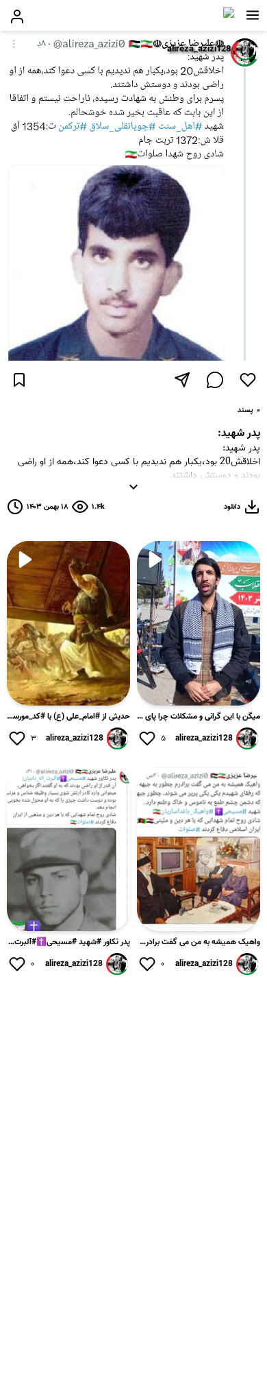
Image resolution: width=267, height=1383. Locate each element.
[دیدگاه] (215, 380)
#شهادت (166, 489)
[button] (252, 15)
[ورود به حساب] (17, 16)
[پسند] (248, 380)
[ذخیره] (19, 380)
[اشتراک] (182, 380)
